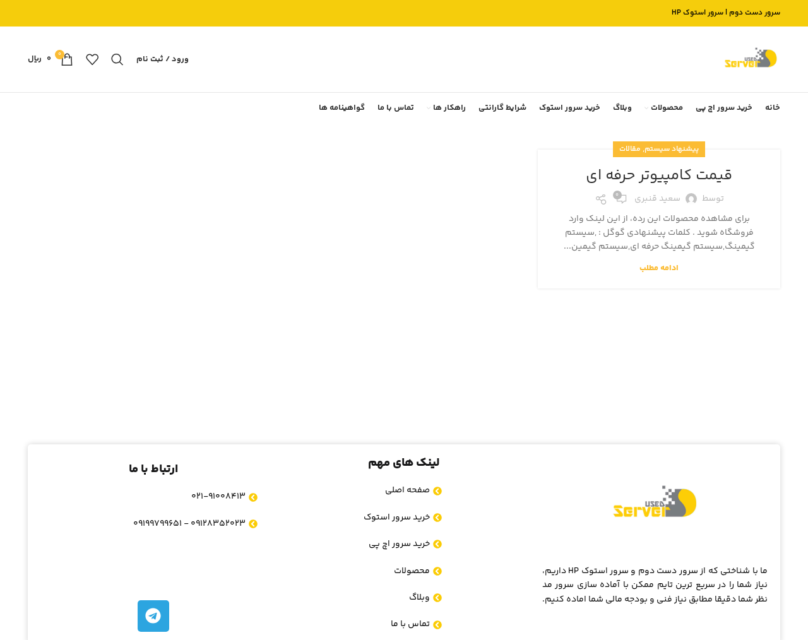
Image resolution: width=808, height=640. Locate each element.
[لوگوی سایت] (750, 59)
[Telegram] (153, 616)
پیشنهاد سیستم (672, 149)
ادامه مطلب (659, 268)
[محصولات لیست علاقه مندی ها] (92, 59)
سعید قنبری (657, 199)
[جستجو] (117, 59)
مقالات (630, 149)
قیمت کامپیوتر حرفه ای (659, 175)
